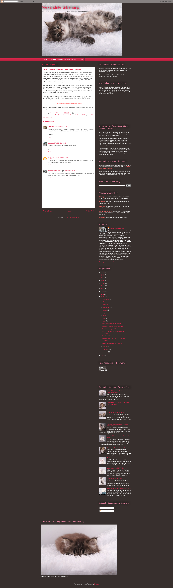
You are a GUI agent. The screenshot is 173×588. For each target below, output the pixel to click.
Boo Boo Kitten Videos (109, 336)
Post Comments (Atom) (72, 217)
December (106, 299)
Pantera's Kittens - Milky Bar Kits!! (113, 326)
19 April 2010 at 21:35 (59, 143)
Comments (104, 511)
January (105, 352)
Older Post (90, 211)
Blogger (96, 584)
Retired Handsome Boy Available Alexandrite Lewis (117, 425)
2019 (103, 272)
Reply (49, 137)
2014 (103, 286)
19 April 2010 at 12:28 (60, 126)
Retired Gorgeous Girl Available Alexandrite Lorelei (117, 391)
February (106, 349)
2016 (103, 280)
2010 (103, 297)
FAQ (81, 59)
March (105, 346)
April (104, 321)
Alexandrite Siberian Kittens (115, 412)
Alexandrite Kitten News (114, 478)
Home (45, 59)
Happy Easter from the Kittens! (112, 343)
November (106, 302)
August (105, 310)
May (104, 318)
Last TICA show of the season (111, 323)
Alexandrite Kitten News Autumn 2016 (119, 488)
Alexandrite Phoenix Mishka (78, 115)
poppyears (51, 158)
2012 (103, 291)
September (106, 307)
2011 (102, 294)
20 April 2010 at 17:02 (61, 158)
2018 (103, 275)
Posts (103, 508)
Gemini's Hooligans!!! (109, 329)
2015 (103, 283)
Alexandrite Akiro (52, 115)
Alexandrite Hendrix (63, 115)
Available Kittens (112, 458)
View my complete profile (107, 262)
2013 (103, 288)
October (105, 304)
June (104, 315)
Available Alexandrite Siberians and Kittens (63, 59)
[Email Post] (73, 113)
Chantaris (51, 126)
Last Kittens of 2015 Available (116, 468)
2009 (103, 355)
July (104, 313)
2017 (103, 277)
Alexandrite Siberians (60, 7)
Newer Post (47, 211)
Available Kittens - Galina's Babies (118, 448)
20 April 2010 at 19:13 (70, 170)
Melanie (50, 143)
